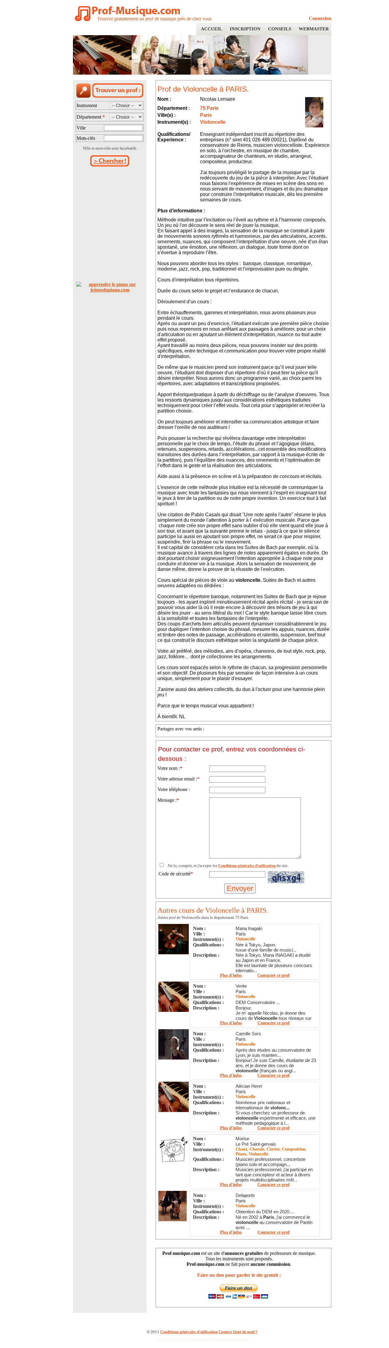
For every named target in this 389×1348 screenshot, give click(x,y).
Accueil (211, 28)
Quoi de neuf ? (245, 1331)
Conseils (279, 28)
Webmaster (314, 28)
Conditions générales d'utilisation (247, 865)
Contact (225, 1331)
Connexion (320, 18)
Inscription (245, 28)
